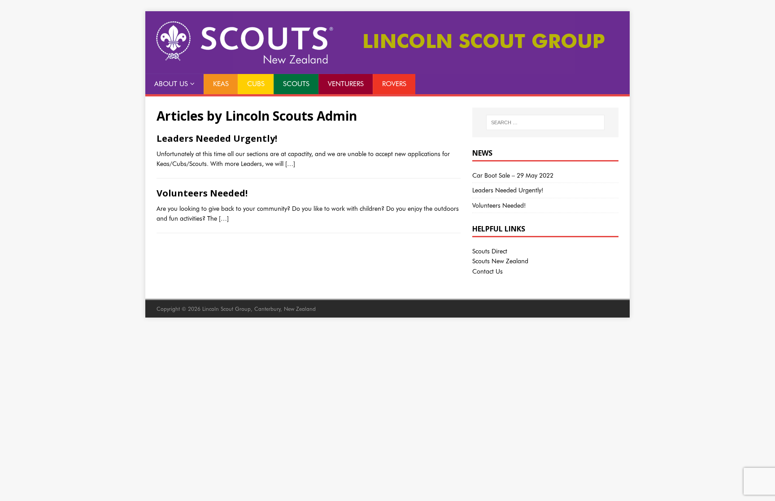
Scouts (296, 83)
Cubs (256, 83)
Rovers (394, 83)
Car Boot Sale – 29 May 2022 (512, 175)
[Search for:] (545, 122)
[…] (290, 163)
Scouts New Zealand (500, 261)
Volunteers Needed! (202, 193)
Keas (221, 83)
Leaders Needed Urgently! (217, 138)
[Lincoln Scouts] (387, 69)
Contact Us (487, 271)
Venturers (346, 83)
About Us (171, 83)
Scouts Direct (489, 251)
